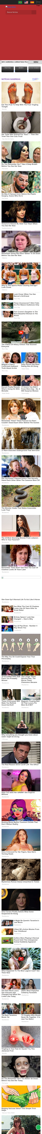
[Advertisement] (21, 38)
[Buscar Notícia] (34, 12)
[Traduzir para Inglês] (26, 2)
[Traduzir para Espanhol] (32, 2)
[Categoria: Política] (8, 71)
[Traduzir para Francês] (38, 2)
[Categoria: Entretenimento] (34, 71)
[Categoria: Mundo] (21, 71)
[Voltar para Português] (20, 2)
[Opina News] (11, 7)
